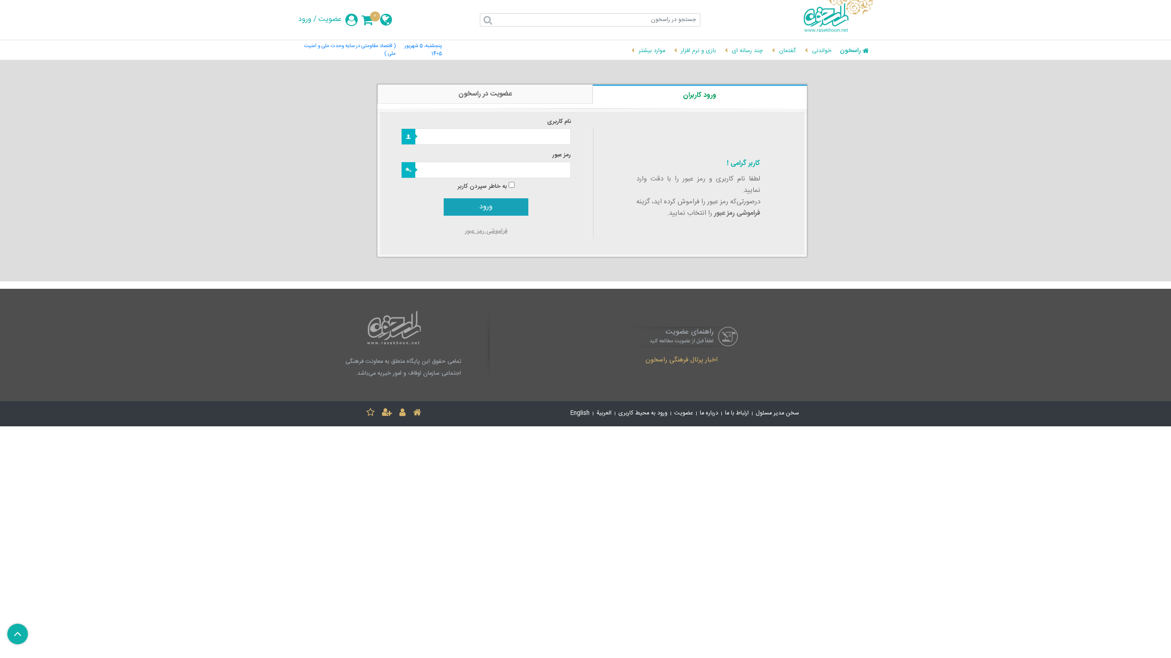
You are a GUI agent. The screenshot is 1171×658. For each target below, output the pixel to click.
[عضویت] (387, 413)
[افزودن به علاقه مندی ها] (370, 413)
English (580, 413)
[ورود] (402, 413)
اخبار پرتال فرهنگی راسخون (681, 361)
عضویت (330, 19)
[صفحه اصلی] (417, 413)
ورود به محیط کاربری (642, 413)
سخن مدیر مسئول (777, 413)
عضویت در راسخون (485, 94)
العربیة (604, 413)
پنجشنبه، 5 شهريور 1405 (423, 50)
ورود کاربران (699, 95)
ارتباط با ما (737, 413)
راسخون (850, 51)
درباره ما (709, 413)
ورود (305, 19)
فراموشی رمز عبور (486, 231)
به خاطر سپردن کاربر (482, 186)
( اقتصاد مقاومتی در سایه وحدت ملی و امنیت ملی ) (350, 50)
